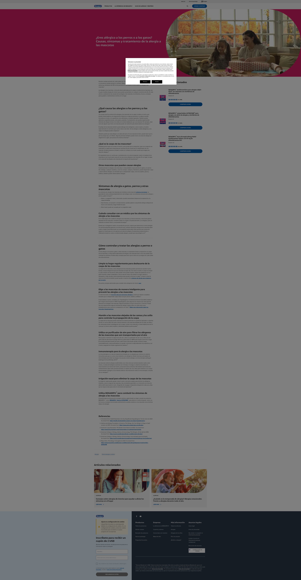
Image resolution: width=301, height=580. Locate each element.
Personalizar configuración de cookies (147, 76)
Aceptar (157, 81)
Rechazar (145, 81)
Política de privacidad (132, 70)
